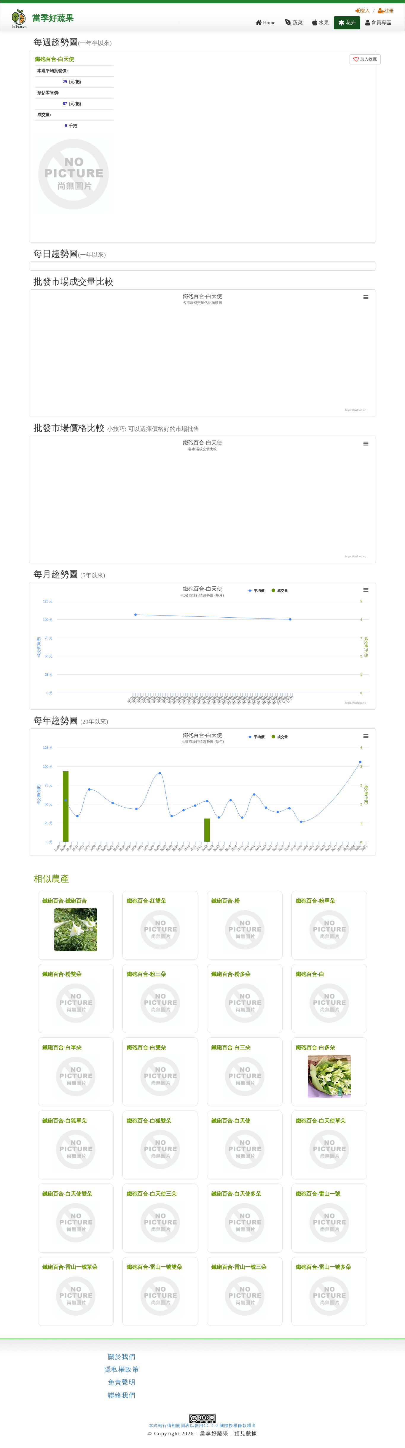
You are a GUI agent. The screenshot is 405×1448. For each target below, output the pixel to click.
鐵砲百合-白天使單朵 (321, 1121)
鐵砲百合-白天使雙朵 (67, 1194)
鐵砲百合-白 (310, 974)
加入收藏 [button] (368, 59)
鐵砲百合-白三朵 (231, 1047)
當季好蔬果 (53, 18)
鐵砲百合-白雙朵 (146, 1047)
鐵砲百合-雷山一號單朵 (70, 1267)
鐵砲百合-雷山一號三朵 (239, 1267)
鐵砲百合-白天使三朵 (152, 1194)
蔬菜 (297, 23)
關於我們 (122, 1356)
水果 (323, 23)
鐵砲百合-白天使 (54, 59)
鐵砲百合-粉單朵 (315, 901)
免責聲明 (122, 1382)
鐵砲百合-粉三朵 (146, 974)
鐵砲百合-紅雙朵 (146, 901)
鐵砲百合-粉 (225, 901)
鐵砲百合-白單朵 (62, 1047)
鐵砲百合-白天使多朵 (236, 1194)
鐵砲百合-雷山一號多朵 (323, 1267)
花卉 (350, 23)
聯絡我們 (122, 1395)
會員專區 (380, 23)
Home (268, 23)
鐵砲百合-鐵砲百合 (64, 901)
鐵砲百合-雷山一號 (318, 1194)
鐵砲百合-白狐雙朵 (149, 1121)
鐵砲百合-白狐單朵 (64, 1121)
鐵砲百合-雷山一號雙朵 (154, 1267)
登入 (365, 10)
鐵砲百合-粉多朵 (231, 974)
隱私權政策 (121, 1369)
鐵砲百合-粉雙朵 (62, 974)
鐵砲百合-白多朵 (315, 1047)
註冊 (389, 10)
